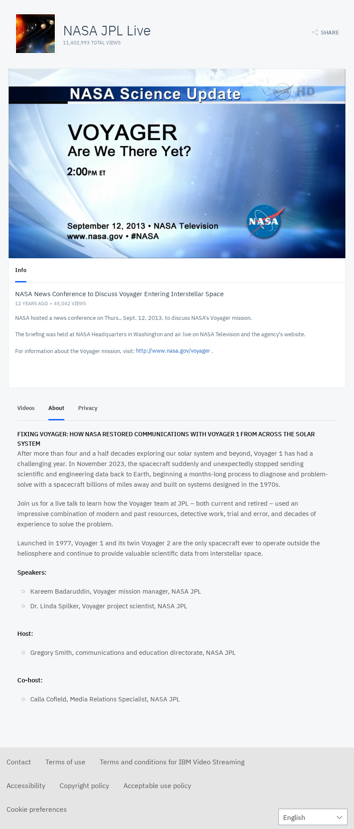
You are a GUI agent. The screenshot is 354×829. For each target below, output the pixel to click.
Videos (26, 408)
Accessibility (25, 785)
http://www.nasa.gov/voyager (173, 350)
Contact (18, 761)
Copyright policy (84, 785)
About (56, 408)
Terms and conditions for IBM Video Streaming (172, 761)
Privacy (88, 408)
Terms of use (65, 761)
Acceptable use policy (157, 785)
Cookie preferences (36, 809)
